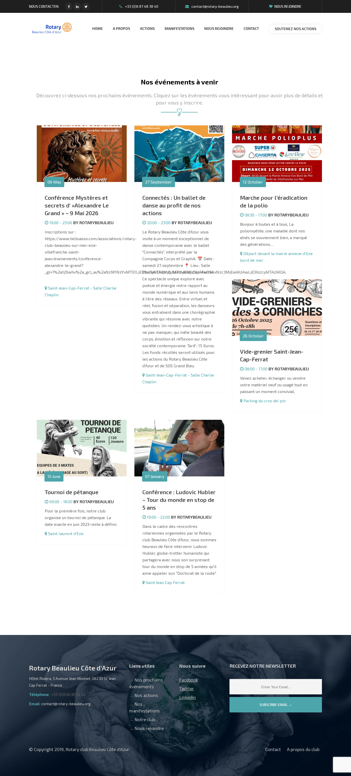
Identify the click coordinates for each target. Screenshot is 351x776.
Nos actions (146, 695)
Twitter (186, 688)
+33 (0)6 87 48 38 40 (141, 6)
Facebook (188, 679)
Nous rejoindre (287, 6)
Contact (273, 749)
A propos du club (303, 749)
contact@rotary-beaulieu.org (215, 6)
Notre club (145, 719)
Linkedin (187, 697)
